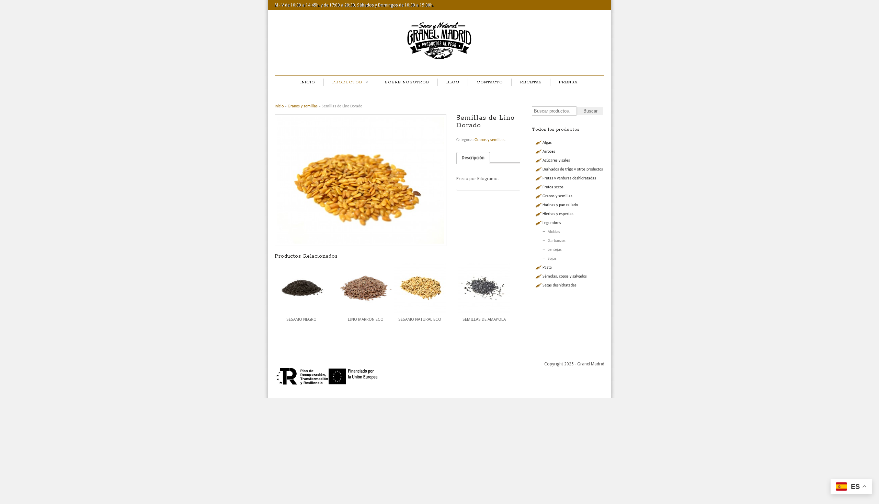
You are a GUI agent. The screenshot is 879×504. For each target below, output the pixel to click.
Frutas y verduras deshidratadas (569, 178)
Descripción (473, 157)
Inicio (307, 82)
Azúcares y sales (556, 161)
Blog (452, 82)
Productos (342, 83)
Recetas (531, 82)
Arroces (549, 152)
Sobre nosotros (407, 82)
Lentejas (555, 250)
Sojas (552, 259)
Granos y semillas (303, 106)
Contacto (490, 82)
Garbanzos (557, 241)
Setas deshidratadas (560, 285)
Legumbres (552, 223)
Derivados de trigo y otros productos (573, 169)
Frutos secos (553, 187)
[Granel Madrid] (439, 61)
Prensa (568, 82)
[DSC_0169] (363, 180)
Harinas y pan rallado (560, 205)
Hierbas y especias (558, 214)
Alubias (554, 232)
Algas (547, 143)
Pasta (547, 268)
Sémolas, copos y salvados (565, 276)
